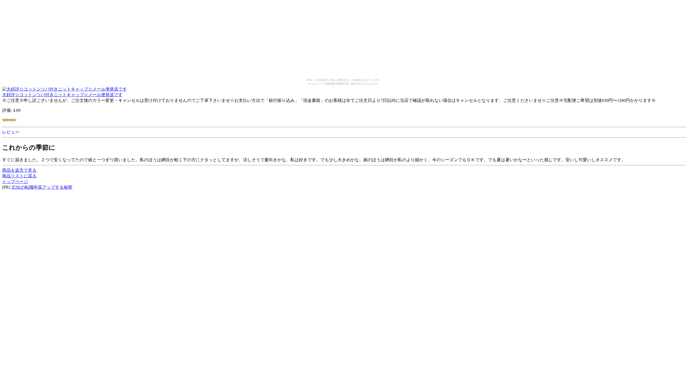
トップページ (15, 181)
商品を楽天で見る (19, 170)
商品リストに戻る (19, 176)
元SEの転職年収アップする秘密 (41, 187)
